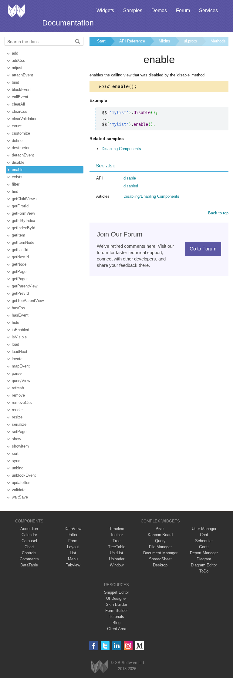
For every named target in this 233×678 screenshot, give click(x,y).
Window (116, 565)
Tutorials (116, 616)
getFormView (23, 213)
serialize (19, 424)
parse (17, 373)
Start (101, 41)
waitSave (20, 497)
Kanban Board (160, 534)
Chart (29, 547)
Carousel (29, 541)
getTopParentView (28, 300)
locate (17, 359)
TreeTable (116, 547)
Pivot (160, 528)
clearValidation (24, 118)
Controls (29, 553)
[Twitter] (105, 645)
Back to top (218, 213)
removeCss (22, 402)
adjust (17, 67)
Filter (73, 534)
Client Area (116, 628)
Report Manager (204, 553)
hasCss (18, 308)
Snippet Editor (116, 592)
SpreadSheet (160, 559)
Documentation (68, 22)
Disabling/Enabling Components (151, 196)
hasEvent (20, 315)
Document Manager (160, 553)
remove (18, 395)
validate (18, 490)
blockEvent (22, 89)
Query (160, 541)
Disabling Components (121, 148)
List (73, 553)
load (15, 344)
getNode (19, 264)
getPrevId (20, 293)
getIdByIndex (23, 220)
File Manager (160, 547)
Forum (183, 10)
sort (15, 453)
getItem (18, 235)
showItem (20, 446)
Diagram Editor (204, 565)
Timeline (116, 528)
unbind (17, 468)
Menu (73, 559)
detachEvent (23, 155)
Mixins (164, 41)
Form (72, 541)
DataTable (29, 565)
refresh (18, 388)
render (17, 410)
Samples (132, 10)
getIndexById (23, 228)
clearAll (18, 104)
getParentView (24, 286)
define (17, 140)
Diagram (204, 559)
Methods (218, 41)
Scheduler (204, 541)
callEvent (20, 97)
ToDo (203, 571)
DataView (73, 528)
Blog (116, 622)
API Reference (132, 41)
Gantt (204, 547)
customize (21, 133)
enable (17, 169)
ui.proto (190, 41)
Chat (204, 534)
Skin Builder (116, 604)
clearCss (19, 111)
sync (16, 460)
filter (15, 184)
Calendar (29, 534)
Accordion (29, 528)
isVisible (19, 337)
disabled (130, 186)
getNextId (20, 257)
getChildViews (24, 198)
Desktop (160, 565)
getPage (19, 271)
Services (208, 10)
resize (17, 417)
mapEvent (21, 366)
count (17, 126)
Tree (116, 541)
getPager (20, 279)
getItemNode (23, 242)
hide (15, 322)
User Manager (204, 528)
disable (18, 162)
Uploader (116, 559)
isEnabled (20, 329)
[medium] (139, 645)
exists (17, 177)
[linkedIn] (116, 645)
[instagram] (128, 645)
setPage (19, 431)
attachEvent (22, 75)
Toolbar (116, 534)
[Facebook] (93, 645)
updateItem (22, 482)
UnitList (116, 553)
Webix (99, 666)
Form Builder (116, 610)
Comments (29, 559)
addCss (18, 60)
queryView (21, 380)
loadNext (19, 351)
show (16, 439)
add (15, 53)
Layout (73, 547)
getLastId (20, 249)
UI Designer (116, 598)
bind (15, 82)
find (15, 191)
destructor (20, 148)
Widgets (105, 10)
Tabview (73, 565)
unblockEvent (24, 475)
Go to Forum (203, 248)
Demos (159, 10)
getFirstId (20, 206)
